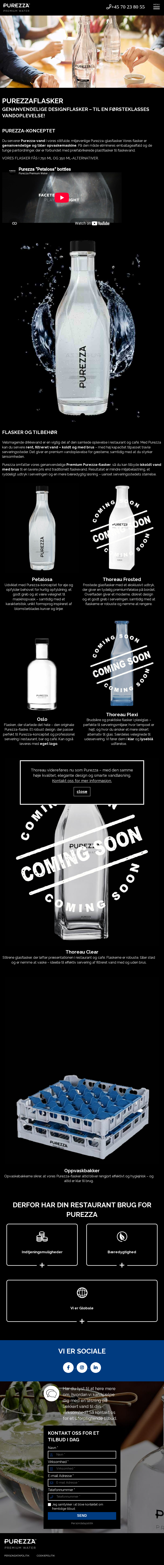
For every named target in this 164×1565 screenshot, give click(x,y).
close (82, 791)
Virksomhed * (58, 1462)
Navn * (53, 1448)
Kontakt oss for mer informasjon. (82, 781)
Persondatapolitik (82, 1523)
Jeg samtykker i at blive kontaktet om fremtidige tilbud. (77, 1506)
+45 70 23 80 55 (128, 6)
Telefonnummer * (61, 1490)
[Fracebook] (69, 1367)
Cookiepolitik (46, 1555)
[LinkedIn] (95, 1367)
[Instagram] (82, 1367)
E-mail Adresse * (61, 1476)
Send (82, 1515)
